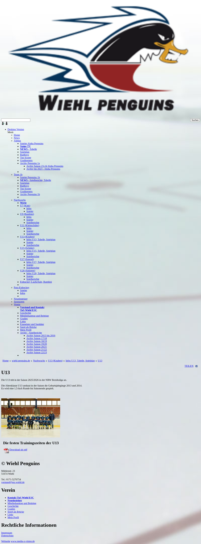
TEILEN (189, 366)
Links (10, 514)
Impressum (6, 532)
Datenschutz (7, 535)
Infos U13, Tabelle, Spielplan (80, 360)
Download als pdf (18, 449)
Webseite (5, 541)
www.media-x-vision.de (23, 541)
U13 (100, 360)
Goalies (11, 509)
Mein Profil (13, 517)
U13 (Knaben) (55, 360)
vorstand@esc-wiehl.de (12, 482)
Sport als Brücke (16, 511)
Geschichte (13, 506)
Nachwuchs (39, 360)
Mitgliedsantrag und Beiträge (22, 503)
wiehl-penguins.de (21, 360)
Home (6, 360)
